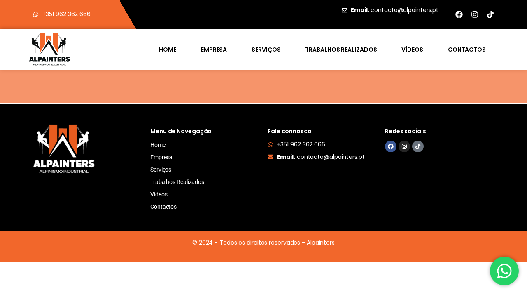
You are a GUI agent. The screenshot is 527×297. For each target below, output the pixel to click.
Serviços (266, 49)
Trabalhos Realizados (341, 49)
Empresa (214, 49)
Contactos (467, 49)
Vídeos (412, 49)
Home (167, 49)
